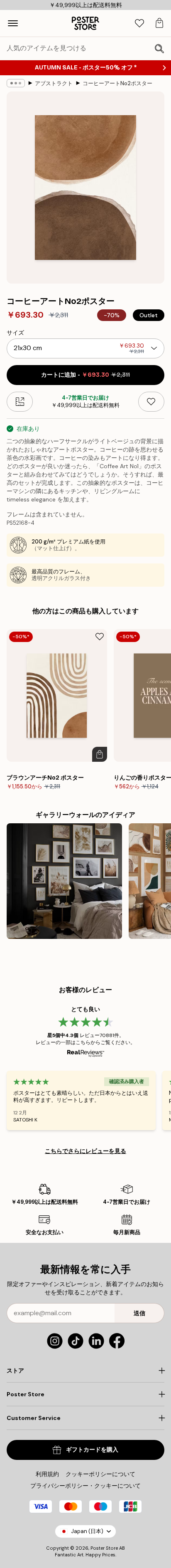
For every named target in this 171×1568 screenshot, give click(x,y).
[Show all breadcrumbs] (16, 83)
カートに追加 (85, 374)
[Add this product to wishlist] (151, 402)
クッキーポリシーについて (100, 1474)
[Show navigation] (12, 23)
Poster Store (104, 1548)
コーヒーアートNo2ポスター (117, 83)
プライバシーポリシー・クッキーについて (85, 1485)
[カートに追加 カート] (99, 754)
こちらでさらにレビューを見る (85, 1151)
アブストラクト (54, 83)
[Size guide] (20, 402)
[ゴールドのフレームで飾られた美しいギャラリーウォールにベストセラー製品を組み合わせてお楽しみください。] (64, 881)
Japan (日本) (87, 1531)
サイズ (15, 332)
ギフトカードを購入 (92, 1449)
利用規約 (47, 1474)
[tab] (139, 23)
